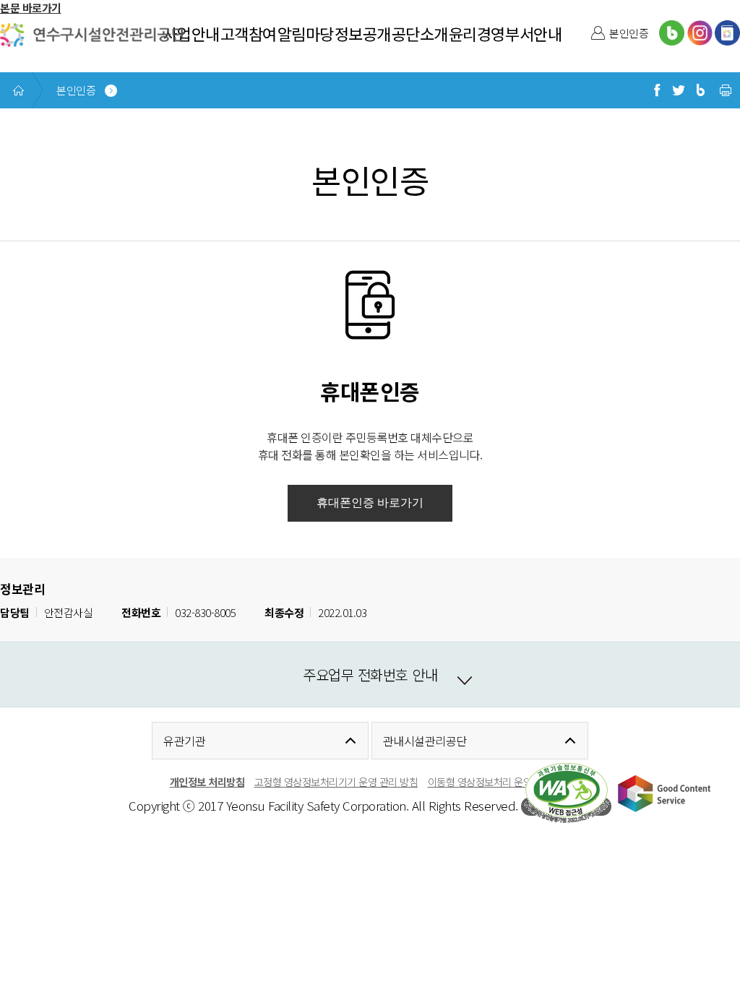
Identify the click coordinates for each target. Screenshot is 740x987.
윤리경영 (477, 33)
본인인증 (628, 32)
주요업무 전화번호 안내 (370, 674)
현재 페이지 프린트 (725, 90)
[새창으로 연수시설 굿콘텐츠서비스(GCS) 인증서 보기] (664, 793)
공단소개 (420, 33)
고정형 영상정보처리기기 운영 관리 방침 (336, 781)
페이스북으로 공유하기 (657, 90)
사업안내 (191, 33)
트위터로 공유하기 (678, 90)
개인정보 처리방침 (207, 781)
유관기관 (184, 740)
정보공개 (363, 33)
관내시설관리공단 (425, 740)
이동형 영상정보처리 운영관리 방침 (499, 781)
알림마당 (306, 33)
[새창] (671, 33)
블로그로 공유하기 (700, 90)
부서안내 (533, 33)
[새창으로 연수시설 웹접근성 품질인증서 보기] (566, 793)
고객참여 (248, 33)
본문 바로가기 (30, 7)
